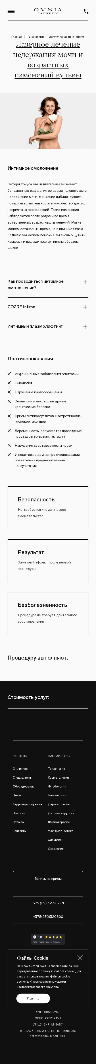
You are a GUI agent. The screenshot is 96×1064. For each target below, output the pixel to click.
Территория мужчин (27, 804)
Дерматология (59, 804)
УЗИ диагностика (60, 831)
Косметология (58, 777)
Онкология (56, 849)
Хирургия (55, 840)
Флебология (57, 786)
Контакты (20, 831)
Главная (16, 36)
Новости (19, 813)
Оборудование (24, 786)
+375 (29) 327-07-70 (48, 903)
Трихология (56, 769)
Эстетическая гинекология (67, 36)
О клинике (20, 769)
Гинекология (36, 36)
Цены (17, 795)
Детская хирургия (61, 813)
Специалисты (22, 777)
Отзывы (19, 822)
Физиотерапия (59, 822)
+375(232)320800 (48, 917)
